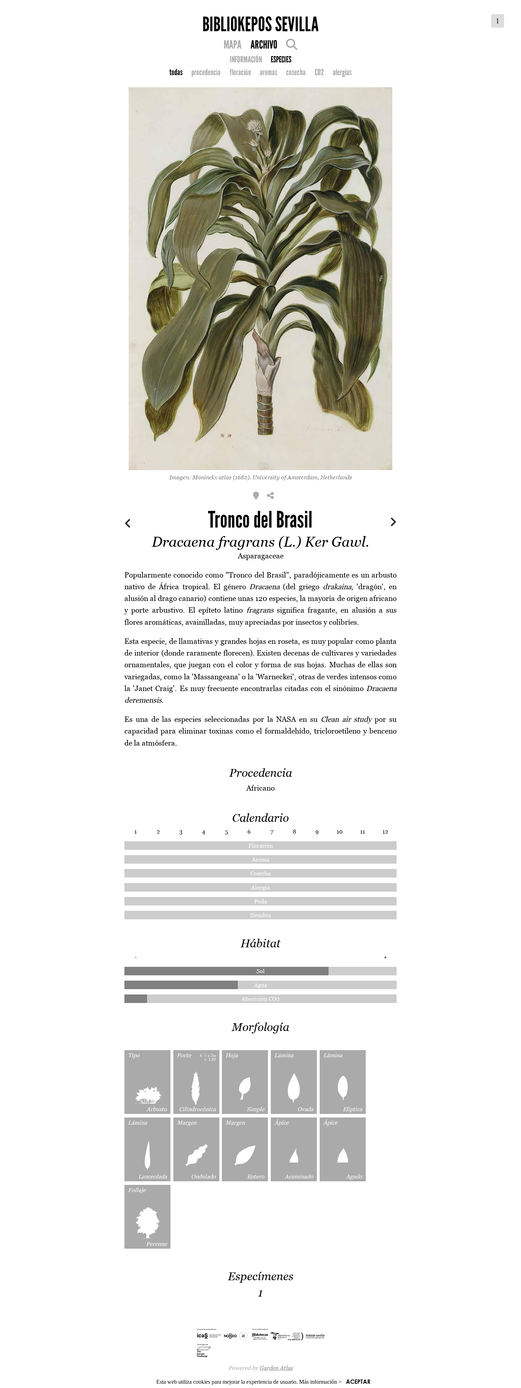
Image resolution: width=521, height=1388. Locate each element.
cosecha (296, 72)
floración (240, 72)
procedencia (205, 72)
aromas (268, 72)
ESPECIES (281, 60)
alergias (342, 72)
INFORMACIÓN (246, 60)
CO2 (319, 72)
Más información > (320, 1382)
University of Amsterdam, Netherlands (302, 477)
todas (176, 72)
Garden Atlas (276, 1368)
